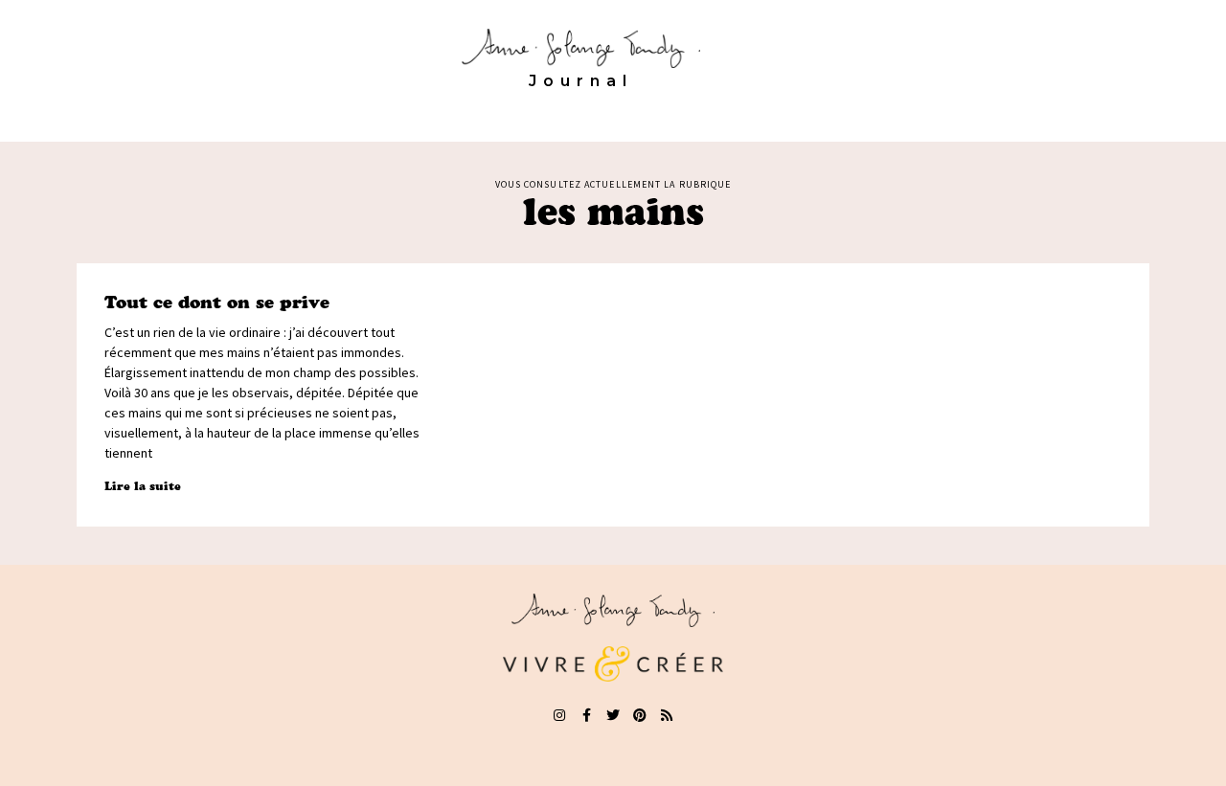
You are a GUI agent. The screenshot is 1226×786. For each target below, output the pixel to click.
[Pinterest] (639, 715)
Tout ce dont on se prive (216, 302)
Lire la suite (142, 486)
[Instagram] (559, 715)
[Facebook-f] (586, 715)
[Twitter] (613, 715)
